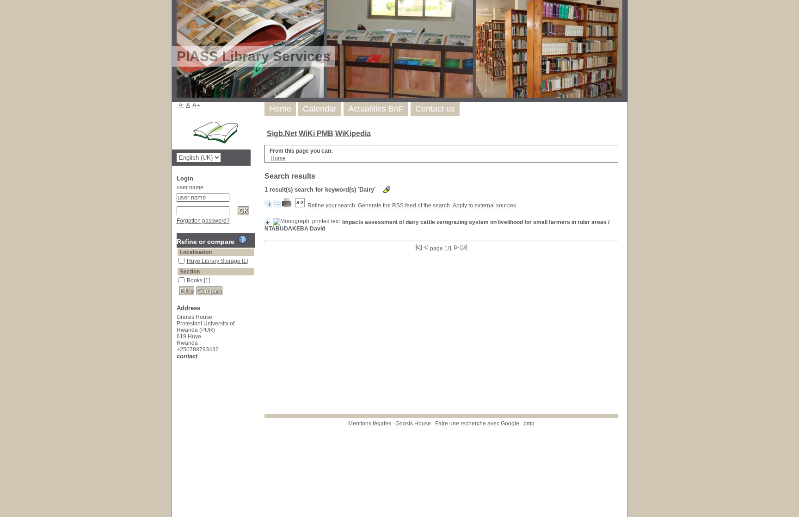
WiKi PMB (316, 133)
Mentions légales (369, 423)
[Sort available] (300, 205)
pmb (529, 423)
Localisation (196, 252)
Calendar (320, 108)
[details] (267, 222)
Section (190, 271)
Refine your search (331, 205)
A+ (196, 105)
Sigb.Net (282, 133)
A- (181, 104)
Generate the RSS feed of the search (404, 205)
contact (187, 356)
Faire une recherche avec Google (477, 423)
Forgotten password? (203, 221)
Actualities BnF (376, 108)
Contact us (435, 108)
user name (190, 187)
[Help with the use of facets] (242, 240)
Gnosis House (413, 423)
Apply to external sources (484, 205)
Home (280, 108)
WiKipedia (353, 133)
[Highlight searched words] (386, 189)
